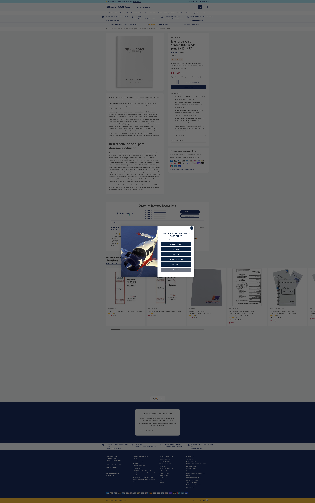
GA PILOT (176, 249)
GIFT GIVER (176, 264)
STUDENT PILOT (176, 244)
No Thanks (176, 269)
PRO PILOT (176, 254)
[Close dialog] (192, 228)
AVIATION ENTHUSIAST (176, 259)
